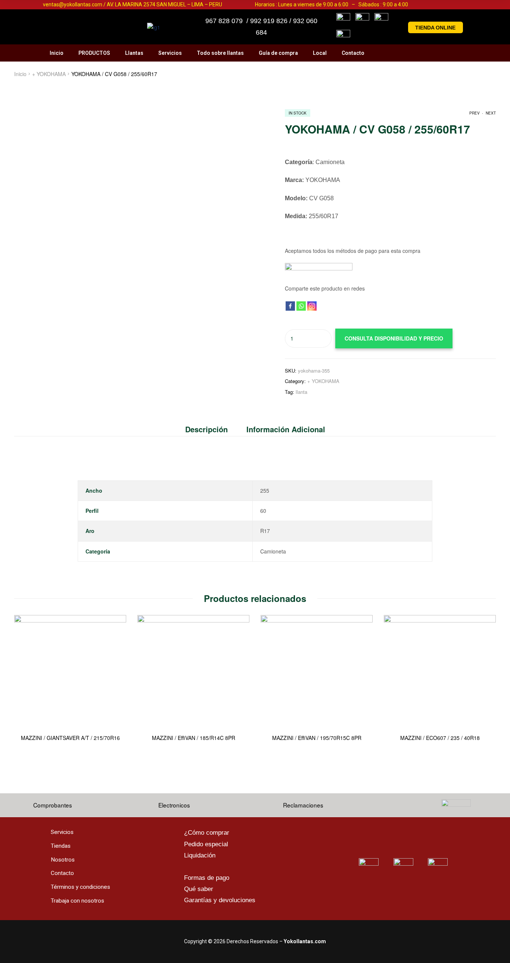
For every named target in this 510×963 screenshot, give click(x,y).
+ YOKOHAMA (49, 74)
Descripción (206, 429)
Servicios (170, 53)
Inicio (56, 53)
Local (320, 53)
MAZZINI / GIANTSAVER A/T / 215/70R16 (70, 737)
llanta (301, 391)
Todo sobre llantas (220, 53)
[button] (435, 27)
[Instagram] (312, 306)
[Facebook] (290, 306)
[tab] (211, 429)
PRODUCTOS (94, 53)
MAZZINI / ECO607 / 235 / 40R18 (440, 737)
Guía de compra (278, 53)
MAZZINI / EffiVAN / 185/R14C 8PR (193, 737)
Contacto (353, 53)
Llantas (134, 53)
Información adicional (285, 429)
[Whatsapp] (301, 306)
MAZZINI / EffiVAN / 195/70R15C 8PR (316, 737)
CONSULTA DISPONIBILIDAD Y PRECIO (394, 338)
